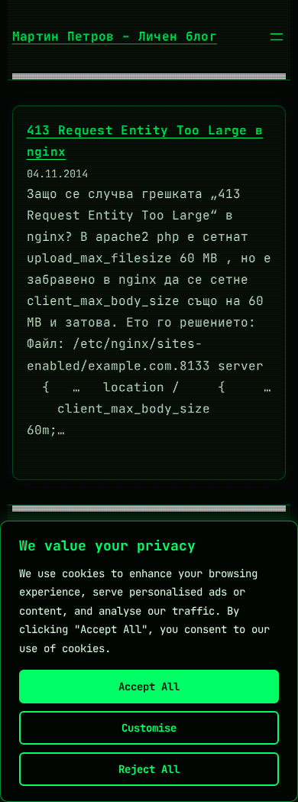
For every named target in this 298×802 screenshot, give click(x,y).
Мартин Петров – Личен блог (114, 36)
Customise (149, 728)
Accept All (149, 686)
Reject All (149, 769)
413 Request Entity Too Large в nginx (145, 141)
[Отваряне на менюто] (276, 37)
